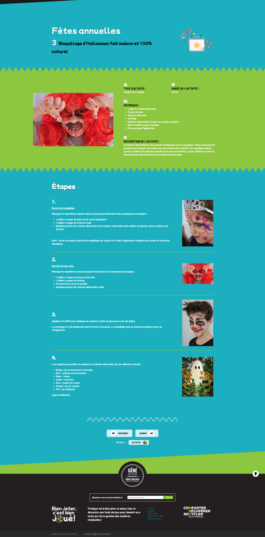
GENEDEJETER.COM (155, 516)
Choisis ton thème (154, 518)
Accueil (150, 508)
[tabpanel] (197, 223)
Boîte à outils (152, 513)
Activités (136, 442)
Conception (97, 534)
